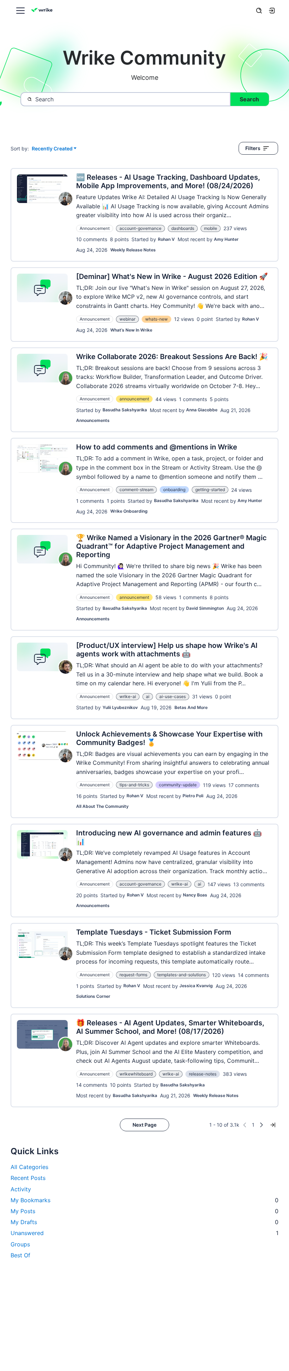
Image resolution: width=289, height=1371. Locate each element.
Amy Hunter (226, 239)
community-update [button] (178, 784)
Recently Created (52, 148)
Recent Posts (28, 1177)
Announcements (93, 420)
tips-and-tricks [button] (134, 784)
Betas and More (191, 707)
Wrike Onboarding (129, 511)
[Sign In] (271, 10)
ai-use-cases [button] (172, 696)
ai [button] (147, 696)
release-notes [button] (202, 1074)
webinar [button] (127, 319)
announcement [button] (134, 398)
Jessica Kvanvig (196, 985)
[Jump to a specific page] (272, 1125)
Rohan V (166, 239)
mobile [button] (210, 228)
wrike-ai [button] (127, 696)
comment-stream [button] (136, 489)
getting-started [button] (210, 489)
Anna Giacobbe (201, 409)
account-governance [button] (140, 228)
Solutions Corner (93, 996)
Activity (21, 1189)
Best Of (20, 1255)
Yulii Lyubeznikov (120, 707)
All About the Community (102, 806)
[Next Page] (261, 1125)
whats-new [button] (156, 319)
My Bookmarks (144, 1200)
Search (249, 99)
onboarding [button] (174, 489)
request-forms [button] (133, 974)
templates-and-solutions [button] (181, 974)
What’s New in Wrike (131, 330)
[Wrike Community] (43, 11)
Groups (20, 1244)
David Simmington (205, 608)
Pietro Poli (193, 795)
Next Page (144, 1125)
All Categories (29, 1166)
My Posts (144, 1211)
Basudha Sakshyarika (125, 409)
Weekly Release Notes (133, 249)
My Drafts (144, 1222)
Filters (252, 148)
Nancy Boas (195, 895)
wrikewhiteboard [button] (136, 1074)
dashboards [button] (182, 228)
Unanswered (144, 1232)
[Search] (259, 10)
